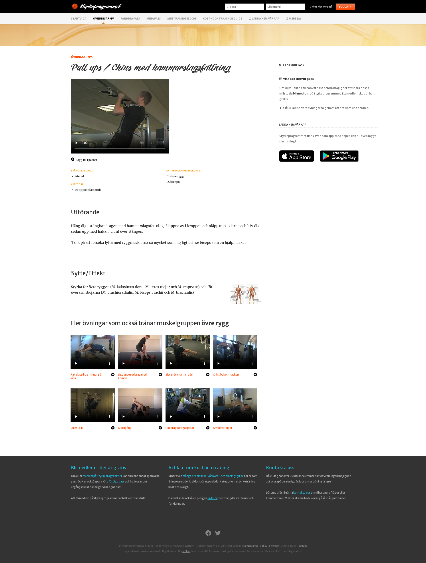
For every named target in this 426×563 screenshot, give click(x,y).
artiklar (186, 551)
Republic (302, 545)
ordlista (212, 498)
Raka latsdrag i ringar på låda (86, 376)
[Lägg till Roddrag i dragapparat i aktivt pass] (207, 428)
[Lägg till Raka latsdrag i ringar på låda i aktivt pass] (112, 375)
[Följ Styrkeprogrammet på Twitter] (218, 533)
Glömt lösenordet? (321, 6)
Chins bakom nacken (226, 374)
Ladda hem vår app (265, 18)
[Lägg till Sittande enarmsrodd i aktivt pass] (207, 375)
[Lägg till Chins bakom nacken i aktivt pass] (255, 375)
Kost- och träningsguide (222, 18)
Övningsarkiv (103, 18)
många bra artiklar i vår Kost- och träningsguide (213, 476)
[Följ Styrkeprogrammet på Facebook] (208, 533)
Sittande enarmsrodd (179, 374)
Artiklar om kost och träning (198, 467)
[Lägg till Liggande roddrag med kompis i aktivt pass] (160, 375)
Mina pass (153, 18)
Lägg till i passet (86, 159)
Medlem (294, 18)
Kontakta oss (280, 467)
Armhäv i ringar (222, 427)
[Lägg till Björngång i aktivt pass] (160, 428)
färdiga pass (116, 481)
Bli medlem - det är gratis (98, 467)
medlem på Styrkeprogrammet (102, 476)
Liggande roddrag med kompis (132, 376)
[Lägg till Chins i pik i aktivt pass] (112, 428)
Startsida (78, 18)
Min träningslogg (181, 18)
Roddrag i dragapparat (180, 427)
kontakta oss (301, 492)
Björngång (125, 427)
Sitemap (274, 545)
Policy (263, 545)
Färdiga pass (130, 18)
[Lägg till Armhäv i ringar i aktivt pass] (255, 428)
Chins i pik (77, 427)
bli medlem (301, 93)
